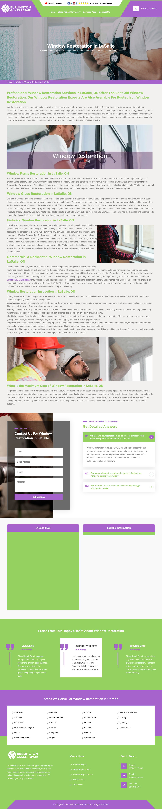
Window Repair (80, 764)
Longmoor (53, 733)
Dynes (17, 733)
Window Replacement (83, 774)
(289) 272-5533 (149, 8)
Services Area (89, 12)
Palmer (87, 733)
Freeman (53, 712)
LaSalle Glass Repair (81, 804)
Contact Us (104, 12)
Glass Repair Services (68, 12)
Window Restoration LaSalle (36, 82)
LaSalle (18, 82)
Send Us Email (136, 777)
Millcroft (87, 712)
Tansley (122, 717)
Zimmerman (124, 728)
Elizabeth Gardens (22, 738)
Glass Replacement (81, 769)
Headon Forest (56, 717)
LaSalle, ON (134, 787)
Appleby (18, 717)
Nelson (87, 722)
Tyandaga (123, 722)
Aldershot (18, 712)
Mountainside (90, 717)
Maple (52, 738)
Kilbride (52, 722)
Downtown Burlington (24, 728)
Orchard (88, 728)
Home (52, 12)
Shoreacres (89, 738)
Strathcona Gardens (128, 712)
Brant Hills (19, 722)
